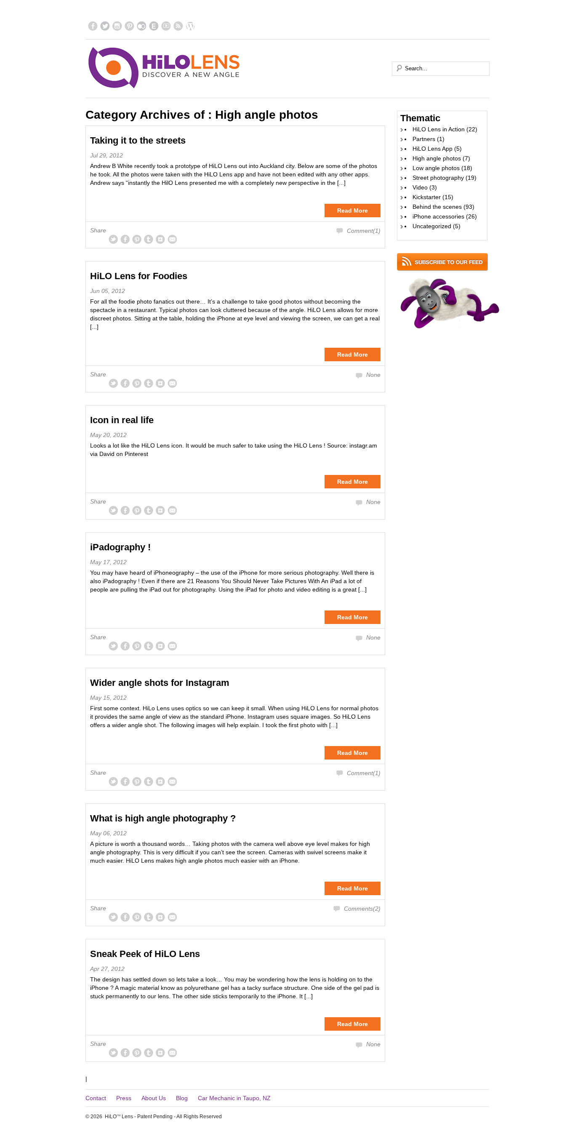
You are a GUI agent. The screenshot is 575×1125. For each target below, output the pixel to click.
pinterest (129, 26)
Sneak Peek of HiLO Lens (145, 954)
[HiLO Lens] (164, 68)
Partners (424, 139)
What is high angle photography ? (163, 818)
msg (172, 239)
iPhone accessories (438, 216)
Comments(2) (362, 908)
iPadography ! (120, 547)
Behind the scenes (437, 206)
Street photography (438, 177)
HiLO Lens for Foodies (138, 276)
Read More (352, 210)
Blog (182, 1098)
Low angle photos (436, 168)
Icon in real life (122, 420)
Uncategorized (432, 226)
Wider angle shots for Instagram (159, 682)
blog (190, 26)
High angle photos (437, 158)
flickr (141, 26)
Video (420, 187)
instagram (117, 26)
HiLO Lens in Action (439, 129)
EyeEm (154, 26)
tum (148, 239)
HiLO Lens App (433, 148)
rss (178, 26)
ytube (166, 26)
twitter (105, 26)
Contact (95, 1098)
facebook (93, 26)
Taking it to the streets (138, 140)
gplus (160, 239)
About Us (153, 1098)
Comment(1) (364, 230)
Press (123, 1098)
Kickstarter (427, 197)
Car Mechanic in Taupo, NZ (234, 1098)
